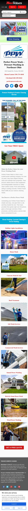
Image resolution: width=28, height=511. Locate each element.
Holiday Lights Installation (14, 228)
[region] (14, 501)
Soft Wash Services (14, 324)
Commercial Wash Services (14, 348)
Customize (7, 508)
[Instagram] (16, 86)
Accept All (14, 504)
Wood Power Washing (14, 420)
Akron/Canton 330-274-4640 (14, 74)
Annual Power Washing (14, 372)
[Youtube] (21, 86)
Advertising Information (14, 489)
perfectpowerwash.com (14, 81)
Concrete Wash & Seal (14, 275)
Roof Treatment (14, 300)
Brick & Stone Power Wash (14, 396)
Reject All (20, 508)
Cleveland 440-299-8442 (14, 78)
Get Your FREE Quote (14, 146)
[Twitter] (11, 86)
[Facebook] (7, 86)
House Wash (14, 252)
